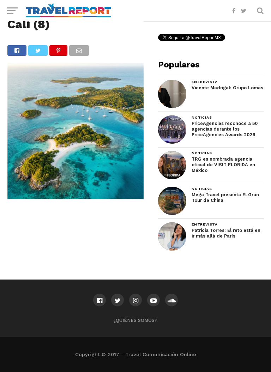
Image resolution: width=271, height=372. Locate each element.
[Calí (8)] (75, 197)
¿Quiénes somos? (135, 320)
